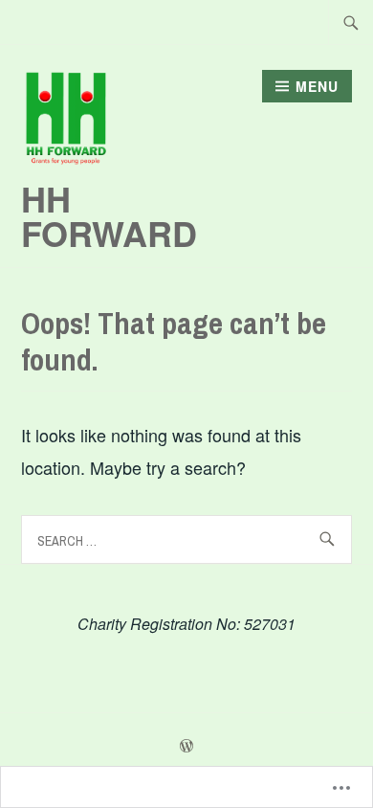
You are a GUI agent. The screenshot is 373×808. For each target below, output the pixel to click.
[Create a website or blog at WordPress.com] (186, 746)
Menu (317, 86)
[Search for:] (351, 22)
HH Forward (109, 215)
